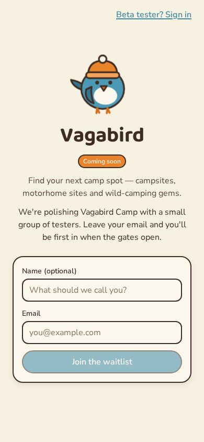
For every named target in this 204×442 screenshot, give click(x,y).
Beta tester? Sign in (153, 14)
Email (31, 313)
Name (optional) (49, 271)
